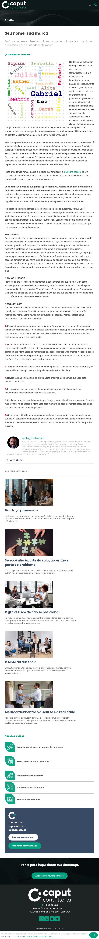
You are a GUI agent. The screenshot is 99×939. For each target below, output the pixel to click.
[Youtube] (17, 460)
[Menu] (90, 5)
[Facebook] (7, 460)
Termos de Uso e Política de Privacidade (36, 936)
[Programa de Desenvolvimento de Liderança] (11, 747)
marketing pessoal (72, 172)
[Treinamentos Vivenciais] (11, 776)
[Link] (49, 502)
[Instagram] (14, 460)
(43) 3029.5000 (51, 905)
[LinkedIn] (52, 918)
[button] (95, 5)
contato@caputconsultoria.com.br (49, 908)
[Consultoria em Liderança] (11, 787)
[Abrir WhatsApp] (93, 933)
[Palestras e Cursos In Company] (11, 761)
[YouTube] (57, 918)
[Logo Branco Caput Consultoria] (14, 5)
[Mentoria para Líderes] (11, 799)
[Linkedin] (11, 460)
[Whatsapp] (21, 460)
